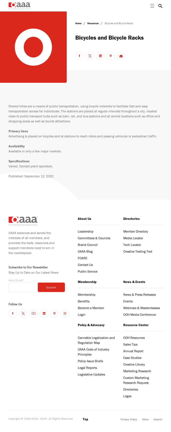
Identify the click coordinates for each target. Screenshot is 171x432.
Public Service (87, 271)
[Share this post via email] (121, 56)
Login (82, 314)
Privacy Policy (129, 419)
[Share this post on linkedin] (100, 56)
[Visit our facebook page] (13, 313)
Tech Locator (132, 245)
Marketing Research (137, 371)
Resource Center (136, 325)
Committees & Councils (94, 238)
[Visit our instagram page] (65, 313)
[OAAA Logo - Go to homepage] (20, 5)
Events (128, 301)
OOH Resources (134, 338)
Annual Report (133, 351)
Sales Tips (130, 344)
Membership (87, 282)
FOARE (82, 258)
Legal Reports (87, 368)
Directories (131, 219)
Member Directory (135, 231)
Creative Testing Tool (137, 251)
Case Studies (132, 358)
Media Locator (133, 238)
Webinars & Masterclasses (141, 308)
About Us (84, 219)
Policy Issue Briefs (90, 361)
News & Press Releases (139, 294)
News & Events (134, 282)
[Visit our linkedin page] (44, 313)
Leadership (85, 231)
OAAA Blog (85, 251)
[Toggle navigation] (152, 6)
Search (158, 419)
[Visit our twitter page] (23, 313)
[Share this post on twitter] (90, 56)
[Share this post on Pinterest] (111, 56)
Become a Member (91, 308)
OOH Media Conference (139, 314)
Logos (127, 396)
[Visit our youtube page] (33, 313)
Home (78, 23)
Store (145, 419)
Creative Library (134, 364)
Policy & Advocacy (91, 325)
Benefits (83, 301)
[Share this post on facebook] (79, 56)
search (160, 6)
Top (85, 419)
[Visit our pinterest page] (54, 313)
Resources (93, 23)
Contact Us (85, 265)
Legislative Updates (91, 374)
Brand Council (88, 245)
